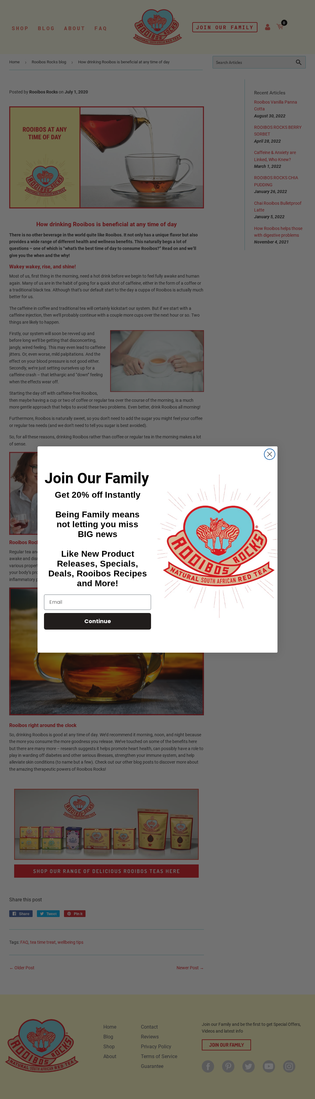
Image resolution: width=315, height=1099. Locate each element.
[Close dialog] (269, 454)
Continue (97, 621)
